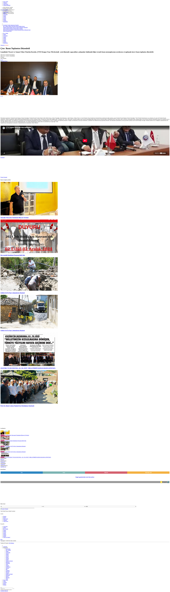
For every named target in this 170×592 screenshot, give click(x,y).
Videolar (5, 2)
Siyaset (8, 29)
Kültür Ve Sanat (13, 29)
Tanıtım (7, 28)
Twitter (9, 25)
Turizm (4, 20)
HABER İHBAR (4, 590)
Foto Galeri (5, 1)
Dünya (22, 29)
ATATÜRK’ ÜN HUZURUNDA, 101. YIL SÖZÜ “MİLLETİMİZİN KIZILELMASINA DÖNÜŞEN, (28, 368)
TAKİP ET (3, 462)
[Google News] (4, 61)
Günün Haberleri (6, 5)
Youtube (17, 25)
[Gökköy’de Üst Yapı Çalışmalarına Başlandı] (29, 290)
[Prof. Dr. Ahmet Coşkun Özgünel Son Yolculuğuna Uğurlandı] (29, 403)
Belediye (21, 27)
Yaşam (4, 15)
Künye (4, 31)
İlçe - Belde (5, 12)
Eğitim (4, 16)
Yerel (4, 28)
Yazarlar (5, 582)
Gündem (21, 28)
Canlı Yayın (5, 4)
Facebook (5, 25)
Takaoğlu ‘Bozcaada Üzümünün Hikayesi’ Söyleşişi (14, 217)
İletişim (7, 31)
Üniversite (5, 14)
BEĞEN (2, 459)
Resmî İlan (5, 21)
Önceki (2, 177)
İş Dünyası (11, 28)
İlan (18, 28)
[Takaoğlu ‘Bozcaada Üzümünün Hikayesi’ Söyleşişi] (29, 215)
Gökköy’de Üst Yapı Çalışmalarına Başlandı (13, 293)
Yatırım (15, 28)
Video (4, 581)
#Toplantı (3, 157)
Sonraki (5, 177)
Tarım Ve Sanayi (15, 27)
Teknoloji (25, 27)
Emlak (4, 19)
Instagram (13, 25)
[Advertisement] (40, 107)
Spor (29, 29)
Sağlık (4, 13)
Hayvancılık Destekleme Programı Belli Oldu (13, 255)
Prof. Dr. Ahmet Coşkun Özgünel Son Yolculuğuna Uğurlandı (17, 405)
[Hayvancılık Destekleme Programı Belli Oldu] (29, 252)
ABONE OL (3, 466)
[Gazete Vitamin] (4, 9)
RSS (11, 31)
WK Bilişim (11, 543)
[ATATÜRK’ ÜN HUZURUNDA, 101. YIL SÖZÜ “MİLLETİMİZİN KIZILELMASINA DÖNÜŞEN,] (29, 365)
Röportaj (5, 29)
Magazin (26, 29)
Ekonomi (19, 29)
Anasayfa (3, 45)
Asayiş (4, 18)
